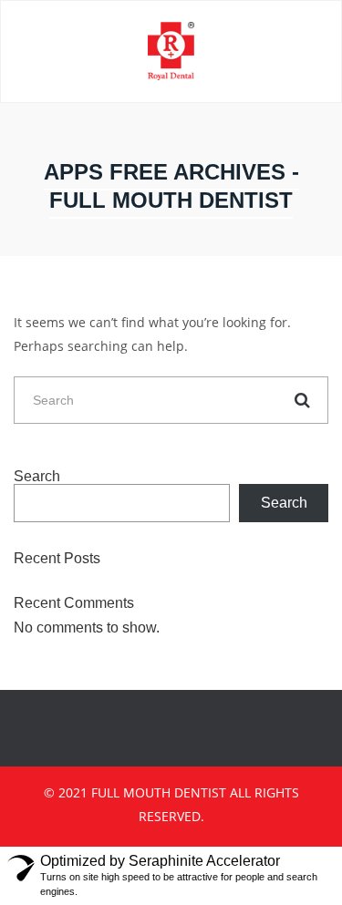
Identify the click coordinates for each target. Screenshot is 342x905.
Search (37, 476)
